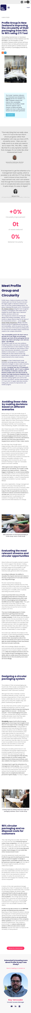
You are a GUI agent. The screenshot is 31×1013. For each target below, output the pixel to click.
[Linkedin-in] (15, 1006)
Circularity (5, 721)
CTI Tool (4, 40)
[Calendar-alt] (19, 1006)
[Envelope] (11, 1006)
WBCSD (8, 98)
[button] (8, 7)
